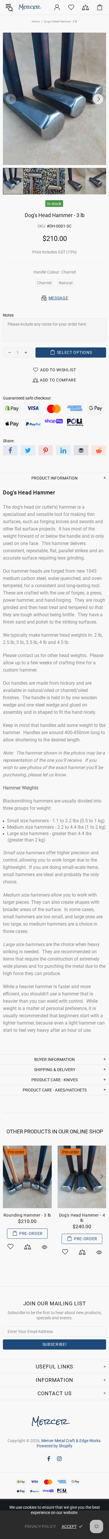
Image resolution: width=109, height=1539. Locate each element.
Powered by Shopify (54, 1446)
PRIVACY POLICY (40, 1526)
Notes (8, 315)
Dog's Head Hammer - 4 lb (76, 1218)
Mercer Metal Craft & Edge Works (32, 7)
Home (36, 21)
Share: (8, 441)
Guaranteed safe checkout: (27, 398)
